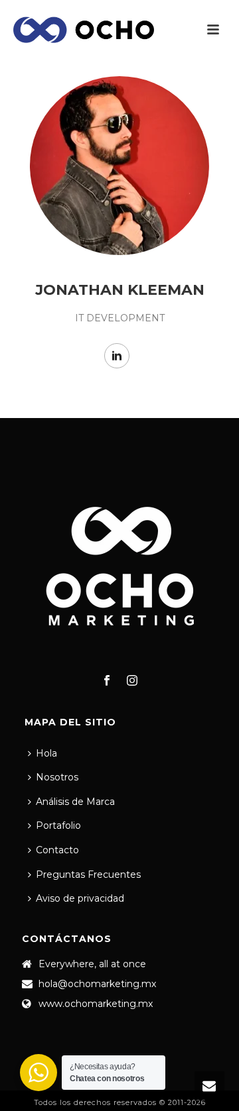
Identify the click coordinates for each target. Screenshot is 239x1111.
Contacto (57, 850)
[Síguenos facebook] (107, 681)
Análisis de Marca (75, 802)
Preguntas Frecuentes (88, 874)
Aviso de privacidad (80, 898)
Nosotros (57, 777)
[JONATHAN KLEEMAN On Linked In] (116, 355)
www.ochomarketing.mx (96, 1004)
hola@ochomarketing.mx (97, 984)
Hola (46, 753)
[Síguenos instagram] (132, 681)
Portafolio (58, 825)
